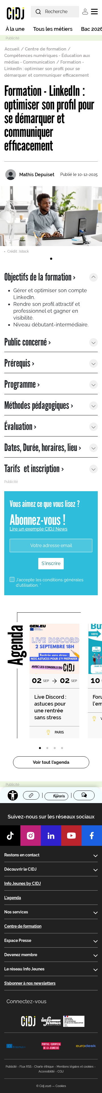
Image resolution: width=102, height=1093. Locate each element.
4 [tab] (62, 748)
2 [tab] (47, 748)
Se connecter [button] (85, 12)
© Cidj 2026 (43, 1086)
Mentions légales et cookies (75, 1066)
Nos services (16, 912)
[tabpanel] (51, 220)
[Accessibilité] (13, 795)
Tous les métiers (53, 29)
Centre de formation (45, 49)
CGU (61, 1071)
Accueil (12, 49)
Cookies (61, 1086)
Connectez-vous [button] (26, 1001)
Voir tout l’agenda (51, 762)
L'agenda (12, 897)
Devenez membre (20, 954)
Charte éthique (44, 1066)
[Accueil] (15, 13)
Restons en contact (21, 855)
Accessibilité (47, 1071)
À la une (15, 29)
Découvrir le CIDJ (20, 869)
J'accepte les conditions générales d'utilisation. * (49, 582)
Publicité (11, 1066)
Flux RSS (25, 1066)
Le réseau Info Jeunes (24, 969)
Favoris (59, 796)
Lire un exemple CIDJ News (38, 529)
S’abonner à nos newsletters (30, 983)
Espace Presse (17, 940)
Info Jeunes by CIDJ (22, 883)
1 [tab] (51, 259)
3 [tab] (55, 748)
